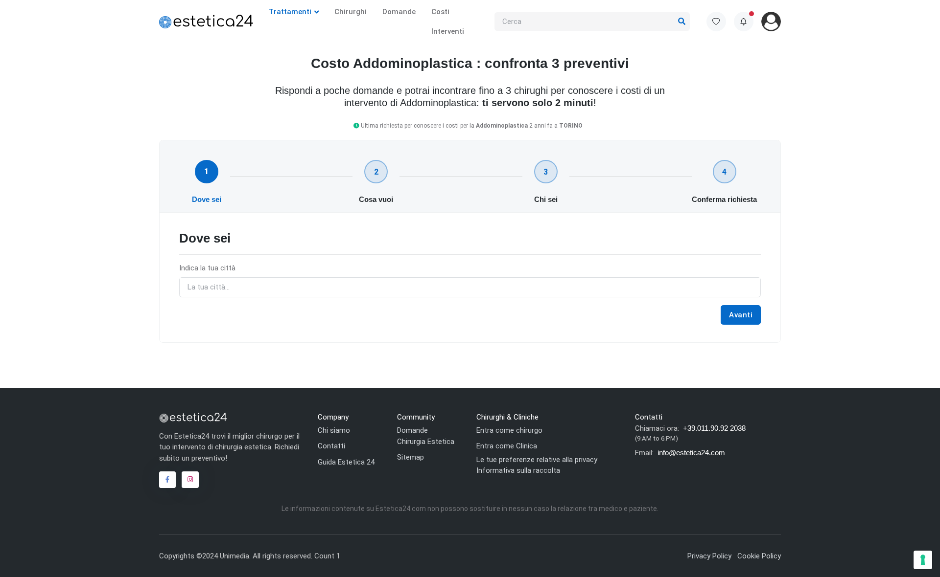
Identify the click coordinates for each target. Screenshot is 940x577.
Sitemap (410, 457)
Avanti (740, 315)
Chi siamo (334, 430)
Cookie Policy (759, 556)
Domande (399, 11)
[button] (743, 21)
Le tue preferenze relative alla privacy (536, 459)
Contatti (331, 446)
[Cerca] (682, 22)
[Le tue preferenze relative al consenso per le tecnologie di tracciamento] (923, 560)
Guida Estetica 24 (346, 462)
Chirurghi (350, 11)
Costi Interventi (447, 21)
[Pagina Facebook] (167, 479)
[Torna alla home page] (193, 417)
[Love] (716, 21)
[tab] (206, 171)
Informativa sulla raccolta (518, 470)
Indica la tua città (207, 268)
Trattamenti (290, 11)
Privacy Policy (709, 556)
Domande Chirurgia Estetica (425, 436)
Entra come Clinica (506, 446)
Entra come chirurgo (509, 430)
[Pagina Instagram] (190, 479)
